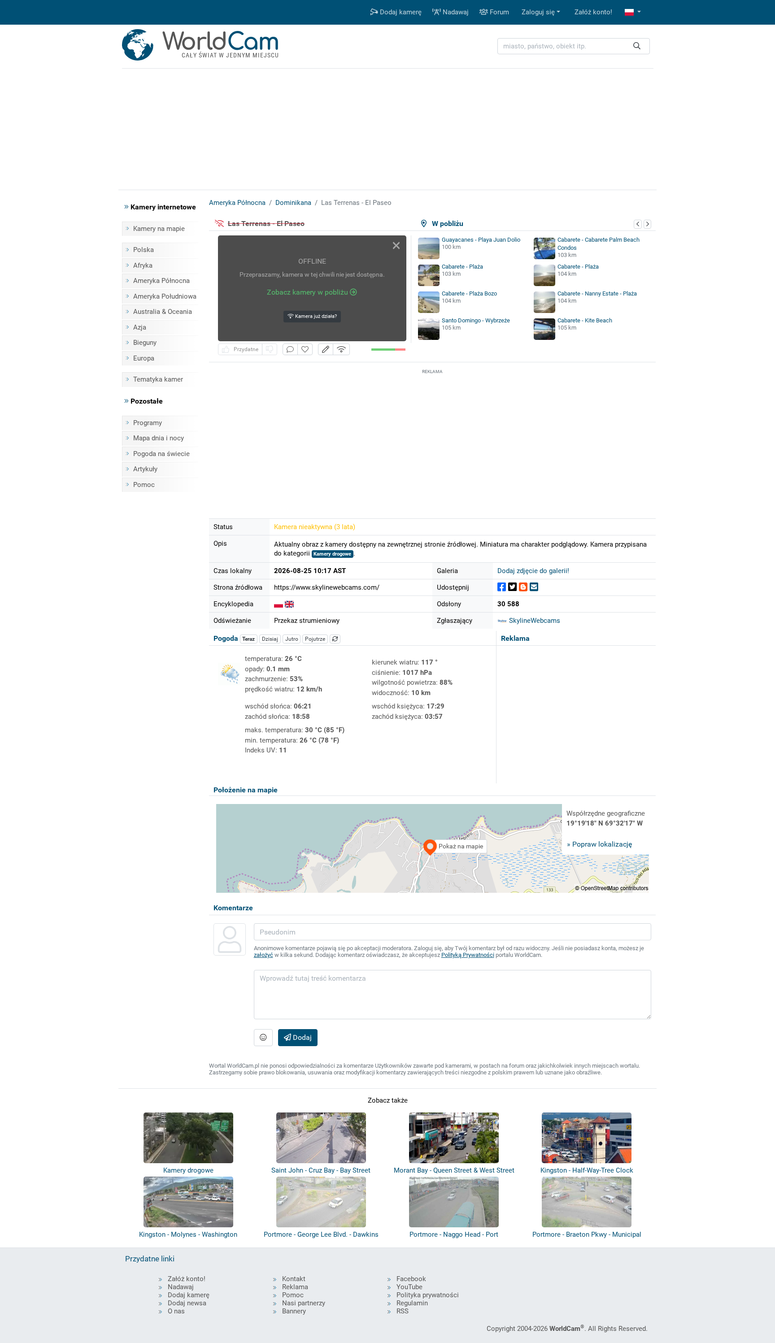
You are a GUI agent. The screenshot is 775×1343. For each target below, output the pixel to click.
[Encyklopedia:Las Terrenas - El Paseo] (278, 604)
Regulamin (412, 1303)
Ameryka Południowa (164, 296)
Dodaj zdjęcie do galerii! (533, 571)
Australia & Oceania (162, 312)
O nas (176, 1311)
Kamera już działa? (315, 316)
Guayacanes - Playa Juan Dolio (481, 239)
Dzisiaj (270, 639)
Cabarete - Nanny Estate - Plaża (597, 293)
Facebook (411, 1279)
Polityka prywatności (427, 1295)
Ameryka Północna (161, 281)
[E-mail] (534, 587)
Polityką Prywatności (467, 955)
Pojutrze (315, 639)
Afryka (142, 265)
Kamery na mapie (159, 229)
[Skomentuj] (290, 349)
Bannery (294, 1311)
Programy (147, 423)
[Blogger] (523, 587)
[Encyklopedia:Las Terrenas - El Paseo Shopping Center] (289, 604)
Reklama (295, 1287)
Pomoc (144, 485)
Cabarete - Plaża (462, 266)
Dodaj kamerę (400, 12)
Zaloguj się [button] (538, 12)
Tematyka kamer (158, 379)
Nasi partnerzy (303, 1303)
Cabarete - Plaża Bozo (469, 293)
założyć (263, 955)
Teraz (248, 639)
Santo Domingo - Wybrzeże (476, 320)
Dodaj (301, 1037)
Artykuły (145, 469)
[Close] (396, 245)
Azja (139, 327)
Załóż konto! (593, 12)
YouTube (409, 1287)
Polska (143, 250)
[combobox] (573, 46)
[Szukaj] (637, 46)
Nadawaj (455, 12)
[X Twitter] (512, 587)
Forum (498, 12)
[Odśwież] (335, 639)
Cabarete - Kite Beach (584, 320)
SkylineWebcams (533, 621)
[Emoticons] (263, 1037)
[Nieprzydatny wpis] (269, 349)
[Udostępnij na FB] (501, 587)
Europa (143, 358)
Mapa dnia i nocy (158, 438)
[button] (632, 12)
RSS (402, 1311)
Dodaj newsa (187, 1303)
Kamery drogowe (332, 554)
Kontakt (293, 1279)
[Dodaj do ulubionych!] (305, 349)
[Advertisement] (432, 439)
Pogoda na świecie (161, 454)
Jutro (291, 639)
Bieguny (145, 343)
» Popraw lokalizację (599, 844)
